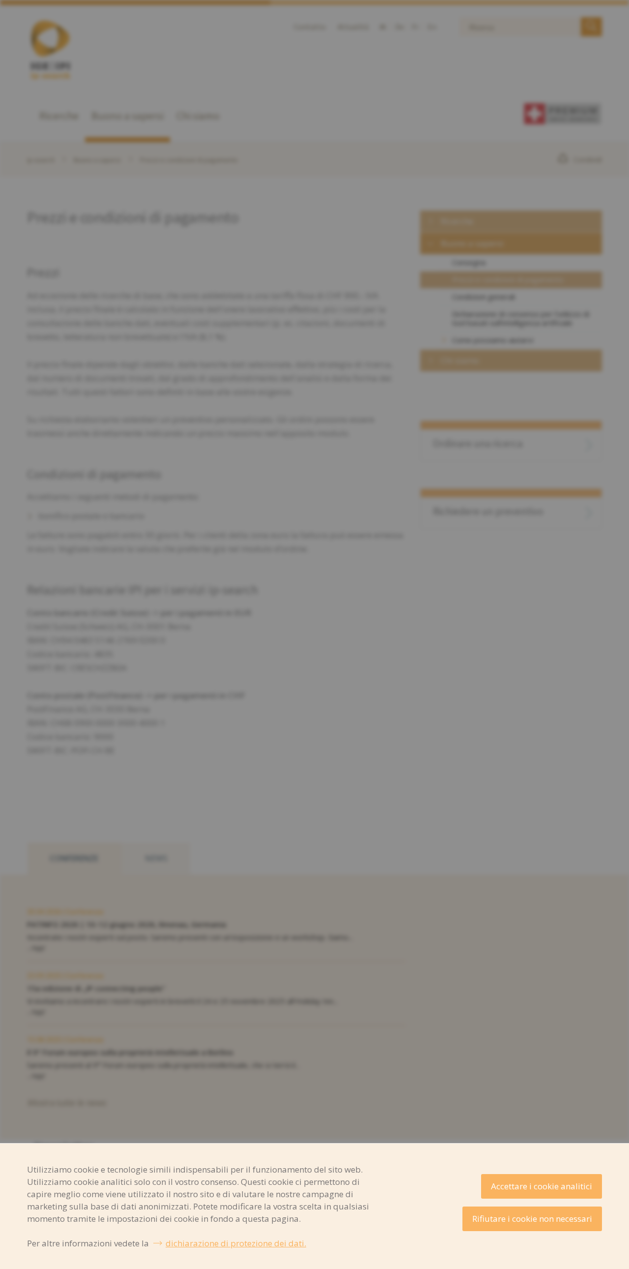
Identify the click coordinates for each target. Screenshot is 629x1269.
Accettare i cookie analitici (541, 1186)
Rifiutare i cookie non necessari (532, 1218)
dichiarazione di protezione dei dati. (236, 1243)
